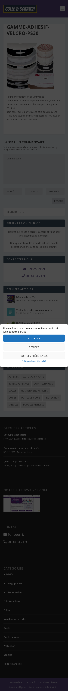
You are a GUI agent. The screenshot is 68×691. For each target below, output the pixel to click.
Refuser (34, 347)
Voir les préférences (34, 355)
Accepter (34, 338)
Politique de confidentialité (34, 361)
